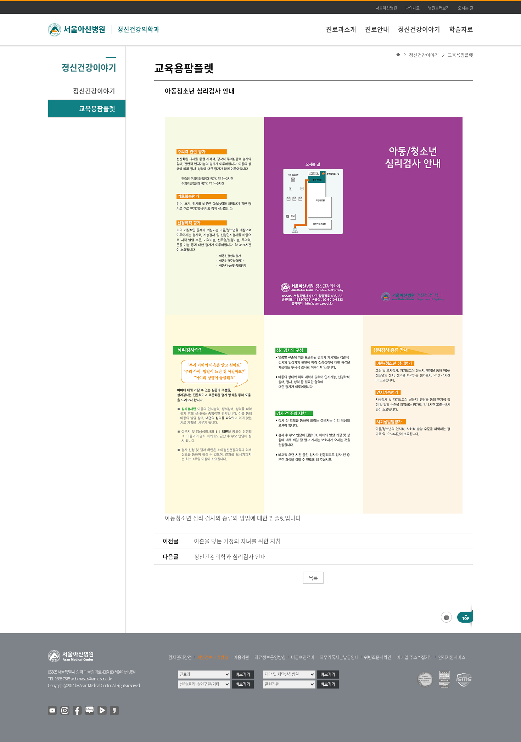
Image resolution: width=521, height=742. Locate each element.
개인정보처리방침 (212, 657)
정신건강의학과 (138, 29)
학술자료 (461, 29)
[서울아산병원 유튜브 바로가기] (53, 711)
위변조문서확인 (377, 657)
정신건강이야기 (419, 29)
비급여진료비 (302, 657)
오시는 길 (465, 8)
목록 (313, 577)
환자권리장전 (180, 657)
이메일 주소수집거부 (415, 657)
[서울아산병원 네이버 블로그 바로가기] (90, 711)
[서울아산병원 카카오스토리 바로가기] (115, 711)
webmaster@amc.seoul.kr (91, 678)
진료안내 (377, 29)
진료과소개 (341, 29)
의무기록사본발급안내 (339, 657)
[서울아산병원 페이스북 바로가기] (78, 711)
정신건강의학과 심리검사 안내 (230, 556)
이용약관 (241, 657)
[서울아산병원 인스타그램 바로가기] (65, 711)
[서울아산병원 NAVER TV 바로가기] (102, 711)
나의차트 (412, 8)
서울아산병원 (386, 8)
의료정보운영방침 (270, 657)
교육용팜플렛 (460, 54)
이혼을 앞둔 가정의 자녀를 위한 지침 (237, 541)
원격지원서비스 (451, 657)
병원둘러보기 (438, 8)
